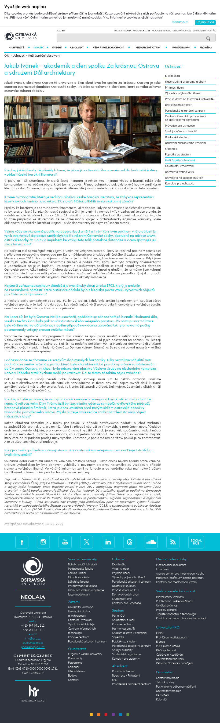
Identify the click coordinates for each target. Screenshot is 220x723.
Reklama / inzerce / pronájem (174, 663)
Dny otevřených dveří (178, 104)
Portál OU (118, 616)
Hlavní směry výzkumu (170, 597)
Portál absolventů (123, 671)
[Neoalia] (33, 597)
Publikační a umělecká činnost (174, 601)
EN (63, 31)
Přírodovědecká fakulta (82, 586)
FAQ (115, 680)
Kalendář (73, 667)
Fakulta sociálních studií (82, 564)
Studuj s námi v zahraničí (181, 131)
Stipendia (171, 148)
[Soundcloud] (151, 542)
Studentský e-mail (123, 620)
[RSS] (172, 542)
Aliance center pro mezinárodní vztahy (180, 573)
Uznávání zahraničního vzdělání (185, 142)
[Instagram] (43, 542)
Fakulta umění (77, 573)
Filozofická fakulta (79, 577)
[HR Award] (33, 693)
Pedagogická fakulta (80, 569)
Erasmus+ (162, 569)
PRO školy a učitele (168, 646)
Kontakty (73, 680)
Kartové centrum (78, 637)
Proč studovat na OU (125, 590)
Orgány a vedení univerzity (85, 654)
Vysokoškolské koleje (81, 624)
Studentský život (122, 599)
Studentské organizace (126, 654)
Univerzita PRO (184, 47)
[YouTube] (65, 542)
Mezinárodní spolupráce (171, 565)
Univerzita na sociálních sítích (184, 177)
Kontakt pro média (167, 678)
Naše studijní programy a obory (185, 81)
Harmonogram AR (123, 628)
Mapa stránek (122, 31)
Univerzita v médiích (168, 691)
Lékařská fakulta (78, 581)
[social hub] (196, 542)
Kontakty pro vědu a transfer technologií (181, 618)
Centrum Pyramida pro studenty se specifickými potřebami (185, 118)
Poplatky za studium (178, 154)
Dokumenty (75, 658)
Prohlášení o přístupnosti (171, 637)
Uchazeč (41, 47)
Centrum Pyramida (79, 620)
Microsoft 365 (141, 31)
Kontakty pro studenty (126, 658)
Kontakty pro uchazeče (179, 183)
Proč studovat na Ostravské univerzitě (189, 99)
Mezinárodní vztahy (151, 47)
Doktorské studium (177, 137)
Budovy (72, 675)
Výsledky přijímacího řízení (182, 93)
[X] (86, 542)
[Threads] (129, 542)
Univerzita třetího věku (179, 171)
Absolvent (79, 47)
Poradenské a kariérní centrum (185, 110)
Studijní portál (182, 31)
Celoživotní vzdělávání (179, 166)
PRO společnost (166, 650)
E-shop (160, 642)
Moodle (157, 31)
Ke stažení (162, 695)
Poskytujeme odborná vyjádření (176, 686)
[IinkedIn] (108, 542)
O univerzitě (19, 47)
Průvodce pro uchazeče (180, 125)
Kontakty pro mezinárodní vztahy (176, 582)
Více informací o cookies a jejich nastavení (133, 17)
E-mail (167, 31)
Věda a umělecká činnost (111, 47)
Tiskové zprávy (165, 682)
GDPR (159, 633)
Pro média (206, 47)
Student (59, 47)
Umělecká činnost (167, 605)
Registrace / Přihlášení (126, 675)
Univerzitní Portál (204, 31)
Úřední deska (76, 671)
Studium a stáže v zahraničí (129, 633)
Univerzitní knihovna (80, 607)
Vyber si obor (120, 569)
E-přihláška (172, 75)
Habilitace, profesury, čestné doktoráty (180, 578)
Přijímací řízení (174, 87)
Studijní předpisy (122, 650)
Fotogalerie (75, 663)
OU (6, 55)
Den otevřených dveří (125, 594)
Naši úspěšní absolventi (44, 55)
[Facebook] (21, 542)
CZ (58, 31)
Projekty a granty (166, 610)
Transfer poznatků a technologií (176, 614)
